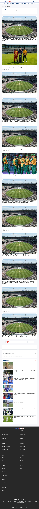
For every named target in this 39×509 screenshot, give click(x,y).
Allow (22, 10)
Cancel (29, 10)
